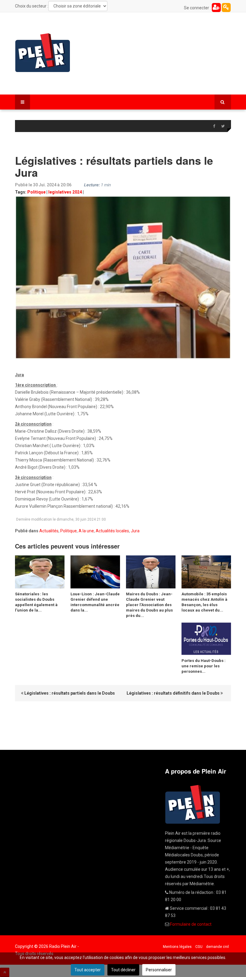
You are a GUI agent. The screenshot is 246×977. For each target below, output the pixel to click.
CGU (198, 947)
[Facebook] (214, 126)
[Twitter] (222, 126)
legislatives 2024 (65, 192)
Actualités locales (112, 530)
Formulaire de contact (191, 924)
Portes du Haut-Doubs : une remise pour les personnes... (204, 666)
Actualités (48, 530)
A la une (86, 530)
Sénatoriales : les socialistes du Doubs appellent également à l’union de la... (36, 602)
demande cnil (217, 947)
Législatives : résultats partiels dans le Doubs (69, 693)
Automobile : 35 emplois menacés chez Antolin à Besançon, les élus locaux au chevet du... (204, 602)
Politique (36, 192)
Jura (135, 530)
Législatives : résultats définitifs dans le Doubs (173, 693)
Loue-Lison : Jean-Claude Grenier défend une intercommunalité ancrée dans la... (95, 602)
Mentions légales (177, 947)
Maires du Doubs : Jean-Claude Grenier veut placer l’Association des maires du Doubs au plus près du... (149, 605)
